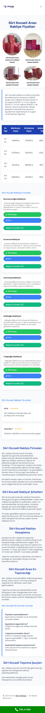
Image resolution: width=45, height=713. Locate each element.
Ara (9, 220)
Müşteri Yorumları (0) (15, 228)
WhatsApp (12, 214)
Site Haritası (21, 696)
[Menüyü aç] (40, 6)
